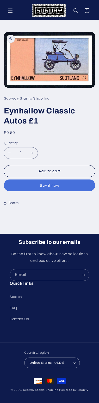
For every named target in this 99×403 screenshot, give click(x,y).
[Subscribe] (83, 275)
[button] (10, 10)
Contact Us (19, 319)
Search (16, 297)
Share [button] (14, 203)
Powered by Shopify (73, 390)
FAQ (13, 308)
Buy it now (50, 185)
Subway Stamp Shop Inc (40, 390)
